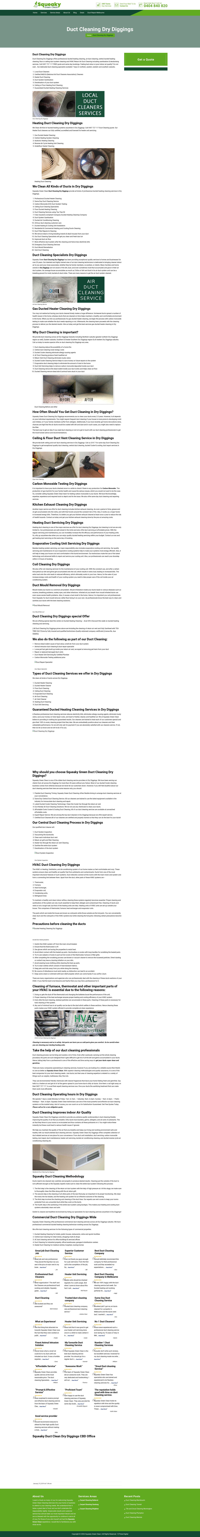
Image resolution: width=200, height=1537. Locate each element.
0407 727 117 (47, 64)
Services (44, 13)
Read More (43, 1267)
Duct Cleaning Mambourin (135, 1500)
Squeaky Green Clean (93, 1534)
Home (35, 13)
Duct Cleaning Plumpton (135, 1513)
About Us (66, 13)
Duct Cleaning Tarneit (134, 1504)
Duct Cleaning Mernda (134, 1517)
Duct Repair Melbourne (96, 13)
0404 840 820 (156, 4)
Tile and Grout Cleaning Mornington (139, 1509)
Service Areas (55, 13)
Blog (75, 13)
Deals (82, 13)
